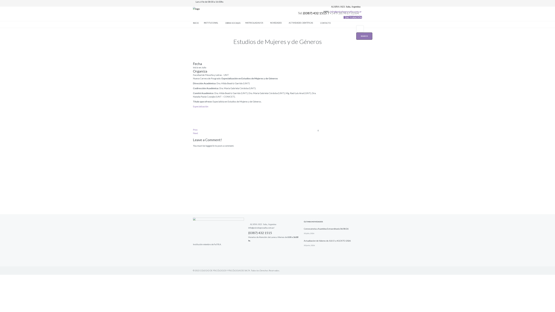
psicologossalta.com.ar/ (263, 227)
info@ (250, 227)
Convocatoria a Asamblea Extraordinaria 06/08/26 (326, 228)
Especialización (200, 106)
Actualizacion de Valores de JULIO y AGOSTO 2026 (327, 240)
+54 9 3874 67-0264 (344, 13)
